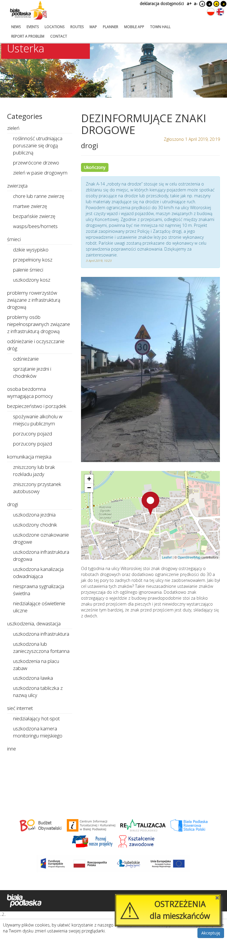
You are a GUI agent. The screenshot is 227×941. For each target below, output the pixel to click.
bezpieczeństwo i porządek (36, 406)
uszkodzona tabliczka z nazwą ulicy (38, 691)
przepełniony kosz (32, 259)
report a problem (27, 36)
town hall (160, 26)
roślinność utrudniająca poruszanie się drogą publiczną (37, 145)
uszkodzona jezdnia (34, 514)
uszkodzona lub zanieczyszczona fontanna (41, 647)
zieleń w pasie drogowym (40, 172)
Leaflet (167, 557)
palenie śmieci (28, 269)
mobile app (134, 26)
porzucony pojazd (32, 433)
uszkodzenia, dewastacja (34, 623)
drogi (12, 504)
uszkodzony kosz (31, 279)
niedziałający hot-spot (36, 718)
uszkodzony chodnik (35, 524)
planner (110, 26)
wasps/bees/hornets (35, 226)
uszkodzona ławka (33, 677)
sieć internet (20, 708)
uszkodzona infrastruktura (41, 633)
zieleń (13, 128)
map (93, 26)
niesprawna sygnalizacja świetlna (38, 590)
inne (11, 748)
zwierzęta (17, 185)
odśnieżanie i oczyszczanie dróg (35, 345)
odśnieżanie (26, 358)
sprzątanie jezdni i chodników (32, 372)
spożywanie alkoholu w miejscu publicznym (37, 420)
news (16, 26)
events (33, 26)
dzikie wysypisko (30, 249)
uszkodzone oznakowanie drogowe (41, 538)
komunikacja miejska (29, 456)
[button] (150, 503)
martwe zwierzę (30, 206)
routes (77, 26)
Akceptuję (210, 933)
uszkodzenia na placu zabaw (36, 665)
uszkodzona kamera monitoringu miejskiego (37, 732)
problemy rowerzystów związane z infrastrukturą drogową (33, 299)
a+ (189, 3)
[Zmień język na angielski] (220, 12)
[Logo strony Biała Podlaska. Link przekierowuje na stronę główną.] (28, 10)
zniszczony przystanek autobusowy (37, 488)
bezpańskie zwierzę (34, 216)
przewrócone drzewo (36, 162)
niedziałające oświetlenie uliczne (39, 607)
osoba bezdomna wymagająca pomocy (30, 392)
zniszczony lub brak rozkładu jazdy (34, 470)
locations (54, 26)
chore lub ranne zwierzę (38, 196)
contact (58, 36)
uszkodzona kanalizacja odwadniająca (38, 573)
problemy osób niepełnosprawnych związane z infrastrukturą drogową (38, 324)
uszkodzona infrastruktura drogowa (41, 555)
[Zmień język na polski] (211, 12)
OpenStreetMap (189, 557)
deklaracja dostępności (162, 3)
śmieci (14, 239)
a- (196, 3)
